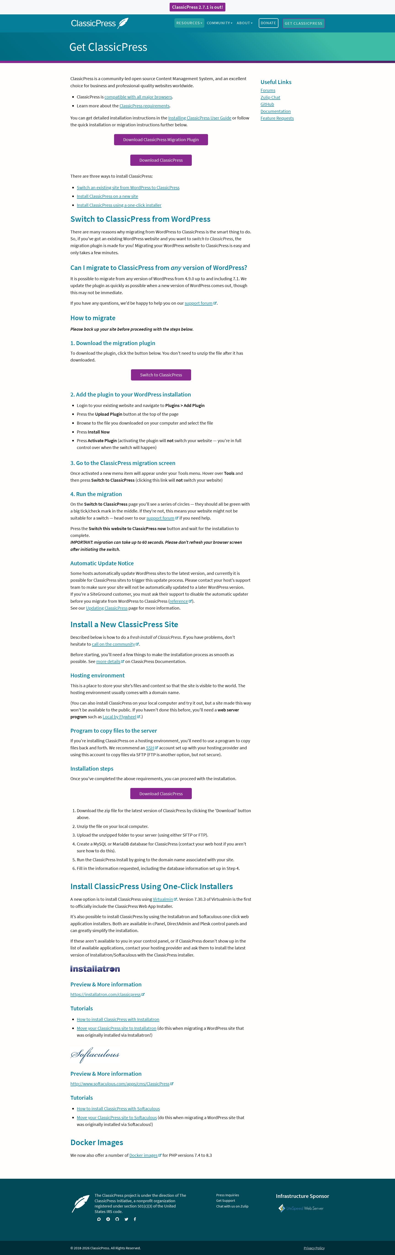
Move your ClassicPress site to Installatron (116, 1028)
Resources (188, 22)
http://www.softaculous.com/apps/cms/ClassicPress (119, 1084)
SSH (150, 748)
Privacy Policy (314, 1248)
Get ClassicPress (304, 23)
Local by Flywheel (119, 717)
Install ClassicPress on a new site (107, 196)
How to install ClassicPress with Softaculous (118, 1109)
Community (218, 22)
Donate (268, 22)
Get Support (225, 1200)
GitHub (267, 104)
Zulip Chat (270, 97)
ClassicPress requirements (144, 106)
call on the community (113, 644)
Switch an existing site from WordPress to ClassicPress (128, 187)
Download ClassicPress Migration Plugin (161, 140)
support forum (199, 303)
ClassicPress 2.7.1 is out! (197, 7)
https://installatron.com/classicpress (105, 994)
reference (179, 601)
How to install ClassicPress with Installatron (118, 1019)
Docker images (143, 1155)
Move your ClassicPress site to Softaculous (117, 1117)
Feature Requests (277, 118)
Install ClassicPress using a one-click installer (119, 205)
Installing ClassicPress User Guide (199, 118)
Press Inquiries (227, 1195)
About (243, 22)
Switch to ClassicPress (161, 375)
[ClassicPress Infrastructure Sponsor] (301, 1205)
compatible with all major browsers (138, 97)
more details (108, 661)
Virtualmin (163, 899)
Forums (268, 90)
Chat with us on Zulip (232, 1206)
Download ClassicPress (161, 160)
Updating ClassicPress (107, 608)
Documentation (276, 111)
